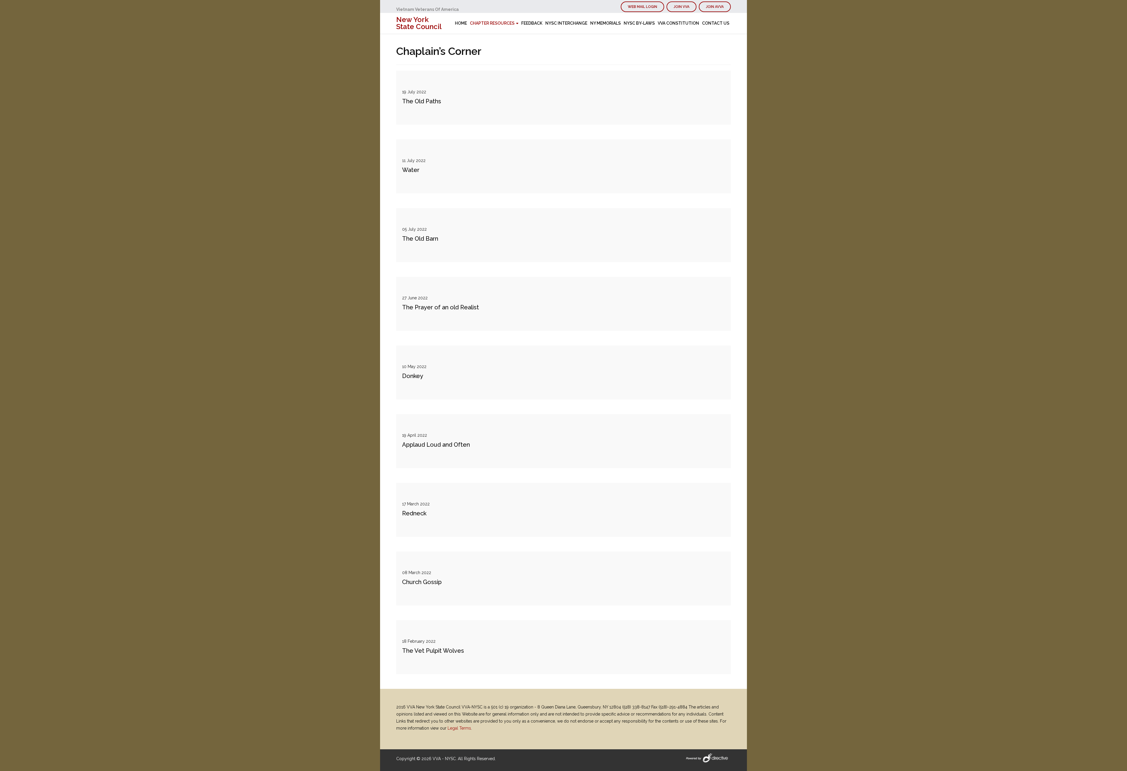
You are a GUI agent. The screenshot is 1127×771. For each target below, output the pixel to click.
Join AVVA (715, 7)
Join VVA (681, 7)
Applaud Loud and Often (436, 444)
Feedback (531, 23)
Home (461, 23)
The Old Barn (420, 238)
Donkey (412, 375)
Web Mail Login (642, 7)
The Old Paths (421, 101)
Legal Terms (459, 728)
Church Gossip (422, 582)
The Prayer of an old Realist (440, 307)
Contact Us (715, 23)
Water (410, 169)
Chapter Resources (492, 23)
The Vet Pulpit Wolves (433, 650)
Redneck (414, 513)
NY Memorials (605, 23)
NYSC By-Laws (639, 23)
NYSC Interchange (566, 23)
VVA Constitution (678, 23)
